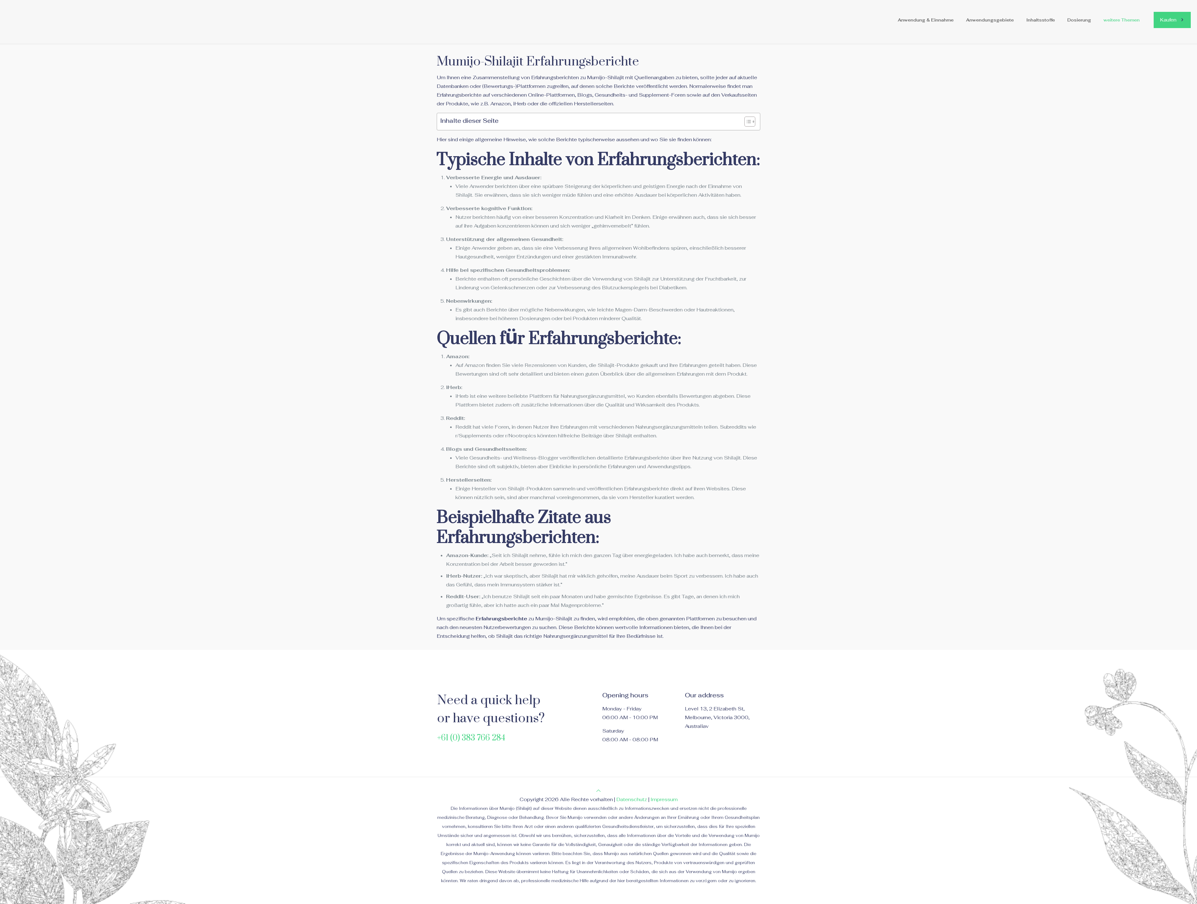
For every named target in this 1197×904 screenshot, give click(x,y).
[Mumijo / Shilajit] (60, 20)
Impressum (664, 799)
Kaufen (1168, 20)
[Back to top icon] (598, 790)
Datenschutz (631, 799)
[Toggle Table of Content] (747, 121)
